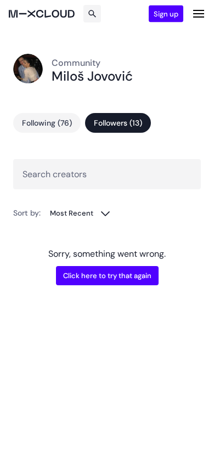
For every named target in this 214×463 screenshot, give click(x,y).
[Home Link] (42, 14)
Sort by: (27, 213)
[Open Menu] (198, 13)
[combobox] (80, 213)
